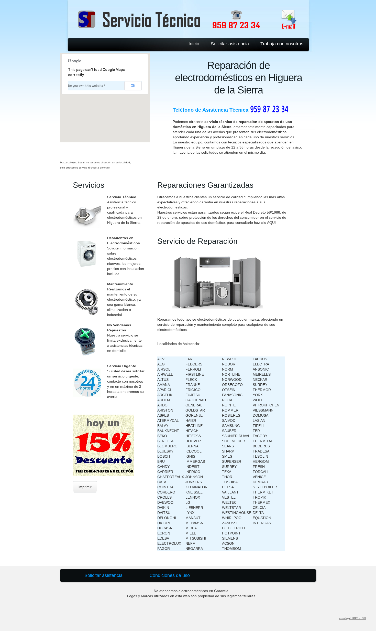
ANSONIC (261, 369)
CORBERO (166, 492)
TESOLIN (260, 456)
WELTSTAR (231, 508)
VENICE (259, 477)
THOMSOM (231, 548)
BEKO (162, 436)
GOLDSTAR (195, 410)
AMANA (163, 385)
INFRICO (192, 472)
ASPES (163, 415)
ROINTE (229, 405)
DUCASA (164, 528)
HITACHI (192, 431)
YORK (258, 395)
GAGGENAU (195, 400)
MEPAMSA (194, 523)
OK (133, 86)
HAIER (190, 420)
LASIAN (259, 420)
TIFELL (259, 426)
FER (256, 431)
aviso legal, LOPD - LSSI (352, 618)
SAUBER (229, 431)
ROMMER (230, 410)
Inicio (194, 43)
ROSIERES (231, 415)
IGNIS (190, 456)
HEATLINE (194, 426)
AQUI (271, 222)
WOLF (258, 400)
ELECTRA (261, 364)
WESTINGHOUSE (236, 513)
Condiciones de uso (169, 575)
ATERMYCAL (168, 420)
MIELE (190, 533)
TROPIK (259, 497)
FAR (188, 359)
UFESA (228, 487)
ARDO (162, 405)
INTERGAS (262, 523)
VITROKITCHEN (266, 405)
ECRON (163, 533)
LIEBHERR (194, 508)
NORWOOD (231, 379)
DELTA (258, 513)
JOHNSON (194, 477)
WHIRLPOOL (233, 518)
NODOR (228, 364)
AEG (161, 364)
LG (187, 502)
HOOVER (193, 441)
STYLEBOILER (265, 487)
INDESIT (192, 467)
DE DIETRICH (233, 528)
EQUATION (262, 518)
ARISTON (165, 410)
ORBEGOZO (232, 385)
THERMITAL (263, 441)
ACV (160, 359)
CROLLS (164, 497)
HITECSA (193, 436)
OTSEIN (228, 390)
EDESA (163, 538)
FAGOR (163, 548)
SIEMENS (230, 538)
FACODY (260, 436)
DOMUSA (260, 415)
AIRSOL (163, 369)
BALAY (162, 426)
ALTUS (163, 379)
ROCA (227, 400)
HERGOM (261, 461)
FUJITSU (192, 395)
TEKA (226, 472)
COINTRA (165, 487)
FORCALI (260, 472)
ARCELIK (164, 395)
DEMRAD (260, 482)
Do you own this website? (86, 86)
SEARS (228, 446)
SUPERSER (231, 461)
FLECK (191, 379)
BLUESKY (165, 451)
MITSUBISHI (195, 538)
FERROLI (193, 369)
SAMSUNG (231, 426)
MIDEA (191, 528)
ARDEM (163, 400)
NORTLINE (231, 374)
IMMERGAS (195, 461)
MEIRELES (262, 374)
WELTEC (229, 502)
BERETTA (165, 441)
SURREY (229, 467)
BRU (161, 461)
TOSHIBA (230, 482)
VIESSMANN (263, 410)
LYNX (189, 513)
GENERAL (193, 405)
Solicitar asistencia (230, 43)
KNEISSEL (194, 492)
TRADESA (261, 451)
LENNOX (192, 497)
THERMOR (262, 390)
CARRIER (165, 472)
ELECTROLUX (169, 543)
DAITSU (163, 513)
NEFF (190, 543)
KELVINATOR (196, 487)
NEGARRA (194, 548)
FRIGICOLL (195, 390)
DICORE (164, 523)
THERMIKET (263, 492)
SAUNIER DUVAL (236, 436)
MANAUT (193, 518)
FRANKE (192, 385)
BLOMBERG (167, 446)
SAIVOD (228, 420)
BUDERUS (261, 446)
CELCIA (259, 508)
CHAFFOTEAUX (170, 477)
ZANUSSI (229, 523)
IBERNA (191, 446)
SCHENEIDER (233, 441)
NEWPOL (229, 359)
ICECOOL (193, 451)
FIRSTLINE (194, 374)
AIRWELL (165, 374)
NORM (227, 369)
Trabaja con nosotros (281, 43)
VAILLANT (230, 492)
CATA (161, 482)
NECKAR (260, 379)
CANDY (163, 467)
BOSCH (163, 456)
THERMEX (261, 502)
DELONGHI (166, 518)
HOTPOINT (231, 533)
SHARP (228, 451)
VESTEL (229, 497)
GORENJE (194, 415)
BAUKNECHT (168, 431)
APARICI (164, 390)
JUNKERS (193, 482)
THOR (227, 477)
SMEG (227, 456)
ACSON (228, 543)
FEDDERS (193, 364)
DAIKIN (163, 508)
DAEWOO (165, 502)
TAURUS (260, 359)
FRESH (259, 467)
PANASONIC (232, 395)
